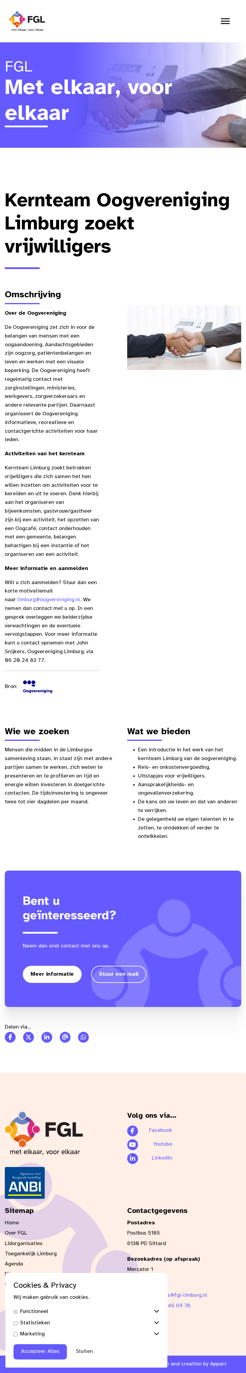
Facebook (160, 1130)
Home (12, 1223)
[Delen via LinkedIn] (46, 1037)
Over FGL (16, 1233)
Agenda (14, 1264)
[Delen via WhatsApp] (83, 1037)
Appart (218, 1364)
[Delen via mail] (65, 1037)
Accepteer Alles (40, 1351)
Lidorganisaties (24, 1244)
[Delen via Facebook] (10, 1037)
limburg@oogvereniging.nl (48, 600)
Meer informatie (52, 974)
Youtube (162, 1144)
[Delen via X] (28, 1037)
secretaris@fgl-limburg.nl (176, 1295)
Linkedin (162, 1158)
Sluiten (84, 1351)
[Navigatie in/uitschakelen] (225, 21)
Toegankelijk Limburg (31, 1254)
